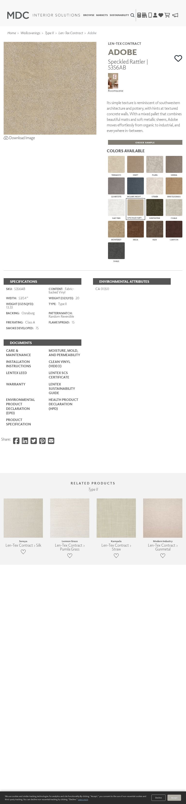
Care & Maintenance (18, 352)
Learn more (83, 799)
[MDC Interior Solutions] (43, 15)
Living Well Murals (103, 39)
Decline (158, 797)
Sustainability (119, 15)
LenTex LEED (16, 373)
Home (11, 33)
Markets (102, 15)
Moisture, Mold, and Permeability (64, 352)
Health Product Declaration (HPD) (63, 404)
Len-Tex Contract (70, 33)
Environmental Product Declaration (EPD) (20, 406)
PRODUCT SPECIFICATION (18, 422)
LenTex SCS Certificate (59, 375)
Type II (49, 33)
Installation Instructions (18, 364)
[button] (178, 58)
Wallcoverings (30, 33)
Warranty (15, 384)
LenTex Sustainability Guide (62, 388)
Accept (174, 797)
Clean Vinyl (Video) (59, 364)
